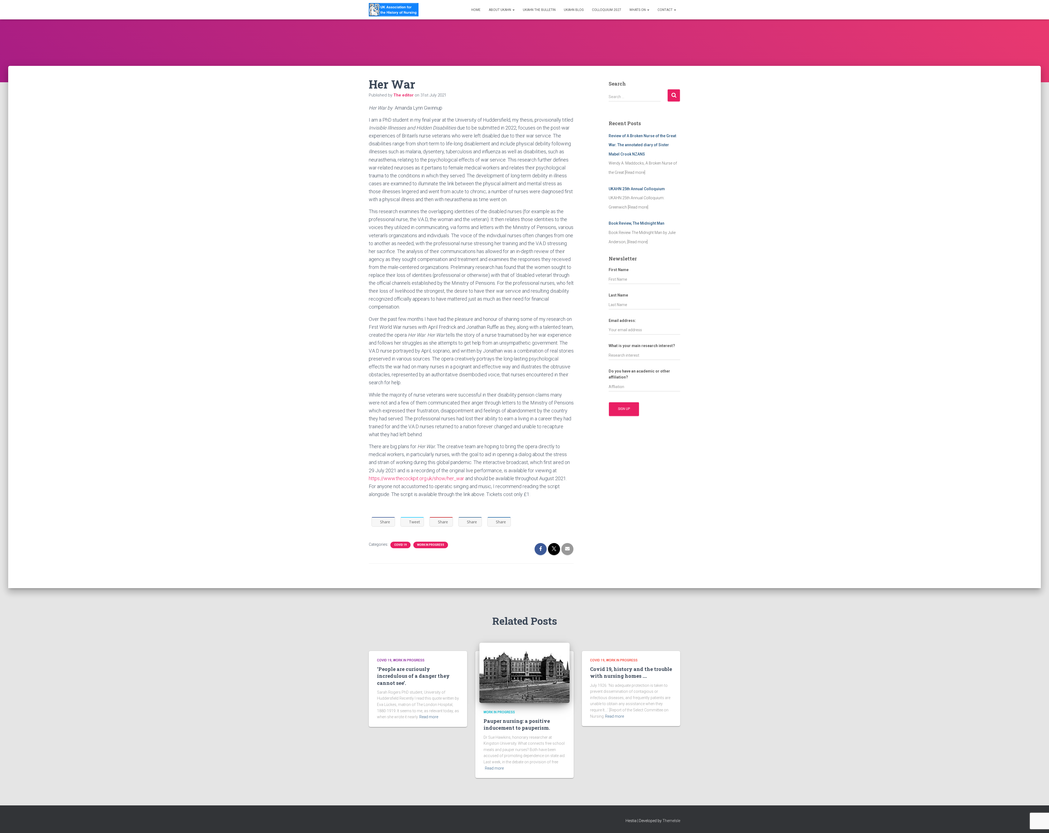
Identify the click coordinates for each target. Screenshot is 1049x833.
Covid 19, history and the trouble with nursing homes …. (631, 672)
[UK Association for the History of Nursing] (394, 10)
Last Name (618, 295)
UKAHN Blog (574, 10)
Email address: (622, 320)
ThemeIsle (671, 821)
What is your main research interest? (642, 346)
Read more (428, 717)
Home (476, 10)
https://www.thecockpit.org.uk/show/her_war (416, 478)
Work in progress (430, 544)
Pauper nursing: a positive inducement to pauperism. (517, 724)
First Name (619, 270)
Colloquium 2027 (606, 10)
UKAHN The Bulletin (539, 10)
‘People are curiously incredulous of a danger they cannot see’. (413, 676)
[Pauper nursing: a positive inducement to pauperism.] (524, 672)
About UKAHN (500, 10)
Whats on (638, 10)
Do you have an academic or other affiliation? (639, 374)
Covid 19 (400, 544)
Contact (665, 10)
